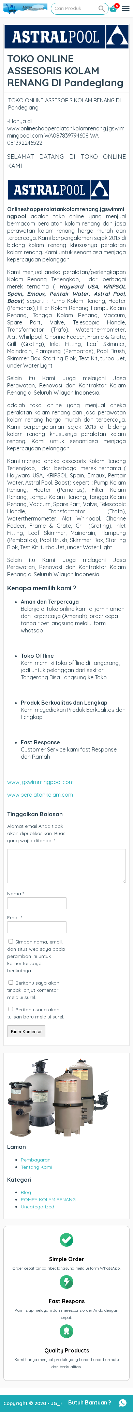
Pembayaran (35, 1160)
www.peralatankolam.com (40, 794)
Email (14, 917)
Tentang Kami (36, 1167)
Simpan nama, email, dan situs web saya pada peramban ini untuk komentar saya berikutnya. (36, 956)
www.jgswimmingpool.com (40, 782)
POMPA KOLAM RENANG (48, 1199)
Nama (15, 893)
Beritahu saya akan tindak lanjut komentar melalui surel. (33, 990)
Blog (26, 1192)
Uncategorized (37, 1207)
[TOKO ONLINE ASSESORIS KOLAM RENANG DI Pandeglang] (66, 45)
